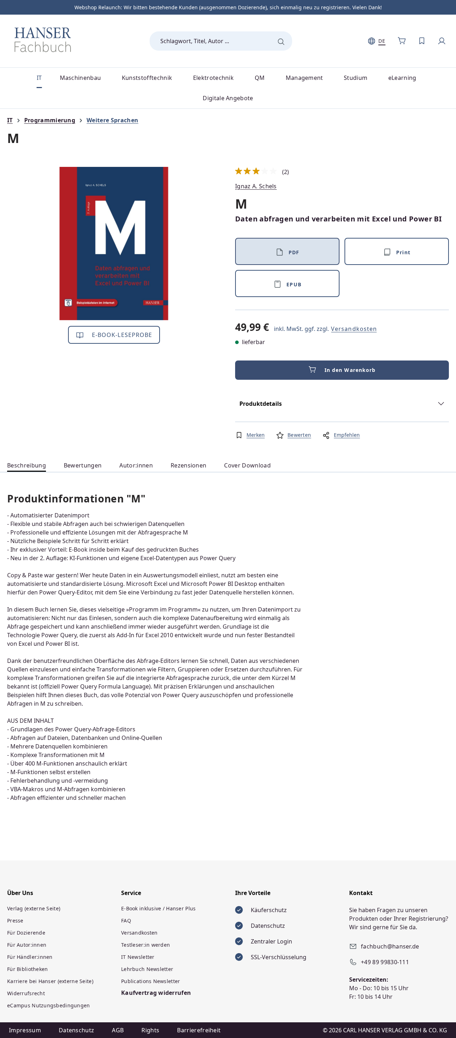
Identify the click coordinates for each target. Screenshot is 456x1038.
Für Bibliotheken (27, 969)
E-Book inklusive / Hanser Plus (158, 908)
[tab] (26, 465)
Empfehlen (347, 434)
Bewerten (299, 434)
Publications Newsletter (150, 981)
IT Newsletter (138, 956)
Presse (15, 920)
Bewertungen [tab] (83, 465)
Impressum (25, 1030)
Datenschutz (76, 1030)
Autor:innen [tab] (136, 465)
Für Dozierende (26, 932)
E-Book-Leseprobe (121, 335)
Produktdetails (260, 404)
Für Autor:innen (26, 944)
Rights (150, 1030)
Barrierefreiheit (199, 1030)
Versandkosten (354, 329)
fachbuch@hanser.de (390, 946)
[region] (114, 243)
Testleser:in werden (145, 944)
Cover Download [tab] (247, 465)
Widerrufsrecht (26, 993)
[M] (114, 243)
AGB (118, 1030)
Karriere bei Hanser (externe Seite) (50, 981)
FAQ (126, 920)
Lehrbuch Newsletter (147, 969)
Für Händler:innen (30, 956)
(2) (262, 172)
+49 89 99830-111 (385, 962)
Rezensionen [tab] (189, 465)
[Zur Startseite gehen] (42, 39)
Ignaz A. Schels (256, 186)
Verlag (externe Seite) (33, 908)
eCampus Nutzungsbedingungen (48, 1005)
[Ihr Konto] (442, 41)
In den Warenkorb (350, 370)
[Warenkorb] (402, 41)
